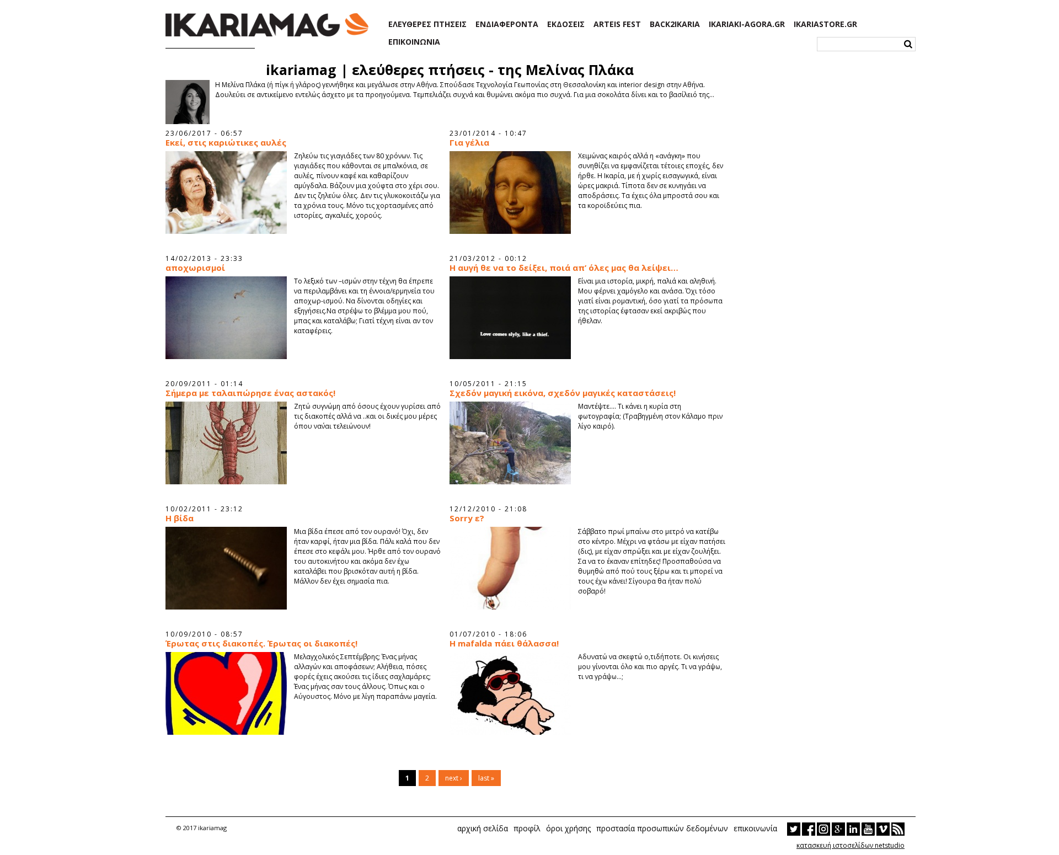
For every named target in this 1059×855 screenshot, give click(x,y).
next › (453, 778)
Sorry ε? (467, 518)
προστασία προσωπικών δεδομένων (662, 828)
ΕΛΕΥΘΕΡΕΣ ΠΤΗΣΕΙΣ (427, 24)
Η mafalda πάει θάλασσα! (504, 643)
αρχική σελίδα (482, 828)
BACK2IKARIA (675, 24)
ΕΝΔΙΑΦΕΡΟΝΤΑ (506, 24)
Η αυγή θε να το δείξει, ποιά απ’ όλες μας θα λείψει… (564, 267)
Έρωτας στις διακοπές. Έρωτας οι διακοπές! (261, 643)
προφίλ (527, 828)
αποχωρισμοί (195, 267)
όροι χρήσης (568, 828)
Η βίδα (179, 518)
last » (486, 778)
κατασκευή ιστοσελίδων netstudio (850, 845)
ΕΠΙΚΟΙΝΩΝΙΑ (414, 42)
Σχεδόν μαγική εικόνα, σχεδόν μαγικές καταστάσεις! (563, 393)
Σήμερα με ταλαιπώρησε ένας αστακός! (250, 393)
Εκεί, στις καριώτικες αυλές (225, 142)
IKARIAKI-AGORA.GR (747, 24)
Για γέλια (469, 142)
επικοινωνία (755, 828)
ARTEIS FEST (617, 24)
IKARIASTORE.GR (825, 24)
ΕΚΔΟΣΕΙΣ (566, 24)
